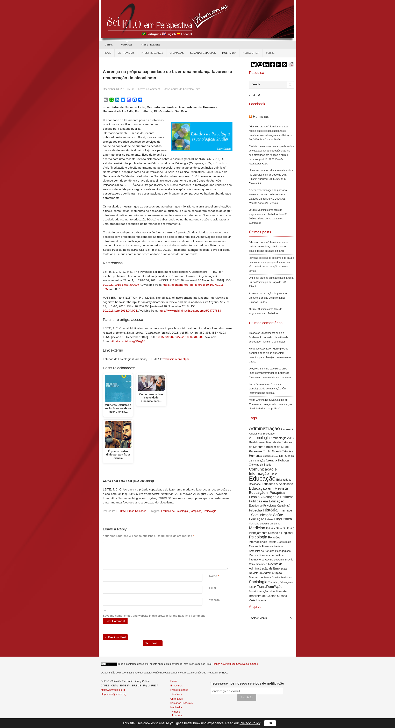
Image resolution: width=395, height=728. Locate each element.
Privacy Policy (250, 723)
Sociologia (258, 582)
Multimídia (229, 52)
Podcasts (177, 715)
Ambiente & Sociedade (262, 433)
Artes (290, 438)
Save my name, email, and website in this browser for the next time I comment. (154, 615)
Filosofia (255, 510)
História (270, 510)
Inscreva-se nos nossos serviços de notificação (247, 683)
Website (214, 599)
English (171, 34)
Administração (264, 428)
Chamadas (177, 52)
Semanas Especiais (203, 52)
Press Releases (136, 511)
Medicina (257, 528)
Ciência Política (277, 460)
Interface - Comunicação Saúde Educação (270, 514)
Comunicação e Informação (263, 471)
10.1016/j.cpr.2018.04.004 (120, 310)
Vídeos (176, 711)
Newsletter (251, 52)
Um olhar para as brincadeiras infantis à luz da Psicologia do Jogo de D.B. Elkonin (271, 175)
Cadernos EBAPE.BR (273, 456)
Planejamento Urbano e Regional (271, 533)
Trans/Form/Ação (269, 586)
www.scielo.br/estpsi (176, 359)
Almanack (287, 429)
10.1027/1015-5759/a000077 (122, 284)
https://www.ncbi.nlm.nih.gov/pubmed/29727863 (190, 310)
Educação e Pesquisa (267, 492)
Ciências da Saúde (260, 464)
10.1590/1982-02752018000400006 (179, 337)
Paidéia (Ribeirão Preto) (280, 528)
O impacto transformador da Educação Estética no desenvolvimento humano (270, 373)
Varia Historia (257, 600)
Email (212, 587)
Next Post (153, 643)
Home (107, 52)
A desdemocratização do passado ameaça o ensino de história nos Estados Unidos (268, 194)
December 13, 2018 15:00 (118, 89)
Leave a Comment (149, 89)
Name (213, 576)
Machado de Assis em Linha (264, 523)
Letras (269, 519)
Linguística (283, 519)
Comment (209, 544)
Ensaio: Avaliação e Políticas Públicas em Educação (271, 499)
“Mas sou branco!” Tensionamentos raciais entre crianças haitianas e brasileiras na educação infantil (268, 131)
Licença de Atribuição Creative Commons (234, 664)
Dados (273, 474)
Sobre (270, 52)
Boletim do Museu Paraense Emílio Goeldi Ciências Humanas (271, 451)
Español (186, 34)
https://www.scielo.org (113, 689)
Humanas (261, 116)
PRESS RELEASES (150, 44)
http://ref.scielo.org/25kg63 (127, 341)
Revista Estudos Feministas (278, 577)
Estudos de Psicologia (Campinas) (181, 511)
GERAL (109, 44)
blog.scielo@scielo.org (113, 694)
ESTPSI (121, 511)
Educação (262, 478)
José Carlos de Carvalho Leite (182, 89)
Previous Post (115, 637)
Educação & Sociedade (277, 484)
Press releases (152, 52)
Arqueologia (278, 438)
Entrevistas (126, 52)
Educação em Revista (268, 488)
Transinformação (258, 591)
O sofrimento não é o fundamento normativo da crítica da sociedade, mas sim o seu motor (268, 337)
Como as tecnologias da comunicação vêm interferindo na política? (267, 388)
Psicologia (210, 511)
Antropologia (259, 438)
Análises (177, 694)
